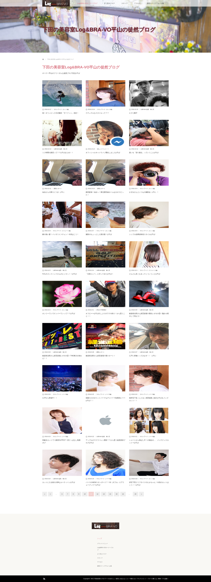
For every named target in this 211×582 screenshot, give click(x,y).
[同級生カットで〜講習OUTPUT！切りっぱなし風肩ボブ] (62, 420)
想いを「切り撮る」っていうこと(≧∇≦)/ (143, 152)
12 (97, 494)
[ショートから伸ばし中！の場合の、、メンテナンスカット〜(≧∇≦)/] (149, 420)
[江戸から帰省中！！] (62, 378)
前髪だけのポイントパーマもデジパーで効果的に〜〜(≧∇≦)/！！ (105, 399)
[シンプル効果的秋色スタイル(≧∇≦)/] (149, 215)
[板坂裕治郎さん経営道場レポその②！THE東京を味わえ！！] (62, 336)
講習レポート (58, 188)
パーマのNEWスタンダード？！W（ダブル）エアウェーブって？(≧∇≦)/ (105, 483)
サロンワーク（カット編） (62, 109)
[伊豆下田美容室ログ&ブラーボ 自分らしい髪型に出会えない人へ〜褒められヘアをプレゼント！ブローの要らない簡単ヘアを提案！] (105, 527)
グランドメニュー (102, 543)
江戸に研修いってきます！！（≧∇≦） (143, 356)
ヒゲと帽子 (133, 113)
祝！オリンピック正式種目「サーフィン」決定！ (60, 113)
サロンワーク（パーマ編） (61, 394)
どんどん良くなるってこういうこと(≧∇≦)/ (144, 274)
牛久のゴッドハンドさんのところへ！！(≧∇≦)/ (59, 274)
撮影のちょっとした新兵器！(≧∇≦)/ (99, 234)
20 (135, 494)
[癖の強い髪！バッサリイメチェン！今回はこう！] (62, 215)
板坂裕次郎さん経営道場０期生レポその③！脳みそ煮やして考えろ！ (149, 315)
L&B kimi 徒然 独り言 (147, 109)
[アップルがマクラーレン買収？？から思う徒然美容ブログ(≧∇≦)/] (105, 420)
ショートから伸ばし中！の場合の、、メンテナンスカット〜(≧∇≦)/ (149, 441)
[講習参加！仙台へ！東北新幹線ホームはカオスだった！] (105, 172)
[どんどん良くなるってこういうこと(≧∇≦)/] (149, 254)
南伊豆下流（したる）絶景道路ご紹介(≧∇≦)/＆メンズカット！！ (148, 399)
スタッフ (124, 3)
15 (116, 494)
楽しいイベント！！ (103, 149)
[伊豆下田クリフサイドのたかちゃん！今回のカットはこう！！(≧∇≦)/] (149, 463)
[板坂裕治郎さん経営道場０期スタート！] (105, 336)
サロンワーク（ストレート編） (62, 230)
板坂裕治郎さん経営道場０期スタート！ (100, 356)
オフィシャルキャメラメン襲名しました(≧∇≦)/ (103, 152)
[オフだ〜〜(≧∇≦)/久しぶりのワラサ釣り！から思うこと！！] (105, 294)
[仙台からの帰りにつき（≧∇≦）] (62, 172)
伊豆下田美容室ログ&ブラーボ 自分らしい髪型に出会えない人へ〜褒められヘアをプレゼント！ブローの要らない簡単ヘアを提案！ (130, 578)
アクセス (137, 3)
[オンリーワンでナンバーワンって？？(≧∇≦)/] (62, 294)
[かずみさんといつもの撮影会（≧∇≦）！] (149, 172)
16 (123, 494)
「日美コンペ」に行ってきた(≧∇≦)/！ (99, 274)
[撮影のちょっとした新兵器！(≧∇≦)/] (105, 215)
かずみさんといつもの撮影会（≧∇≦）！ (144, 192)
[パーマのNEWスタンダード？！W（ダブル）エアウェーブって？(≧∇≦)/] (105, 463)
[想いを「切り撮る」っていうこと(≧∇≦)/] (149, 133)
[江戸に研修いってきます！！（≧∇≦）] (149, 336)
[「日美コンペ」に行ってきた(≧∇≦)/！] (105, 254)
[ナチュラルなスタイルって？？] (105, 93)
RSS (44, 578)
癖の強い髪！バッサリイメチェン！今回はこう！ (60, 234)
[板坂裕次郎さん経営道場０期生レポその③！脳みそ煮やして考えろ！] (149, 294)
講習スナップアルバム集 (155, 3)
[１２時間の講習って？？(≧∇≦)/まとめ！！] (62, 133)
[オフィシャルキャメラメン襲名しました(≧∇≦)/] (105, 133)
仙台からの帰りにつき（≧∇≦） (53, 192)
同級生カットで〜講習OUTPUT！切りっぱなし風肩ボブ (61, 441)
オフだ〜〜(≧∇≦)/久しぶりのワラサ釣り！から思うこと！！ (105, 315)
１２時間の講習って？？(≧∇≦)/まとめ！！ (57, 152)
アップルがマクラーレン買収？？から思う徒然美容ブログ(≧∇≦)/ (105, 441)
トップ (99, 538)
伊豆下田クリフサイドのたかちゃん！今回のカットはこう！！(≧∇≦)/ (149, 483)
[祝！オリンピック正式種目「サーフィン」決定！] (62, 93)
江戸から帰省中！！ (49, 398)
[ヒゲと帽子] (149, 93)
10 (85, 494)
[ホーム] (43, 57)
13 (104, 494)
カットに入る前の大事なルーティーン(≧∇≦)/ (58, 482)
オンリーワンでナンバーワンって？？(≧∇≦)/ (58, 313)
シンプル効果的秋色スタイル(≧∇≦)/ (142, 234)
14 (110, 494)
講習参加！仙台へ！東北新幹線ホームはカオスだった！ (105, 193)
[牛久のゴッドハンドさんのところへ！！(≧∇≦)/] (62, 254)
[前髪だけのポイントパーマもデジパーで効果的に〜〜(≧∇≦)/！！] (105, 378)
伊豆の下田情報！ (101, 310)
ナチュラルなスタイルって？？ (97, 113)
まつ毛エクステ (109, 3)
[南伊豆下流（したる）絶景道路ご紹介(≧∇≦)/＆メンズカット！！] (149, 378)
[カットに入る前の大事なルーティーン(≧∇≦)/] (62, 463)
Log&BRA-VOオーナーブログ (87, 3)
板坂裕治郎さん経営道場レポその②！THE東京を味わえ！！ (62, 357)
